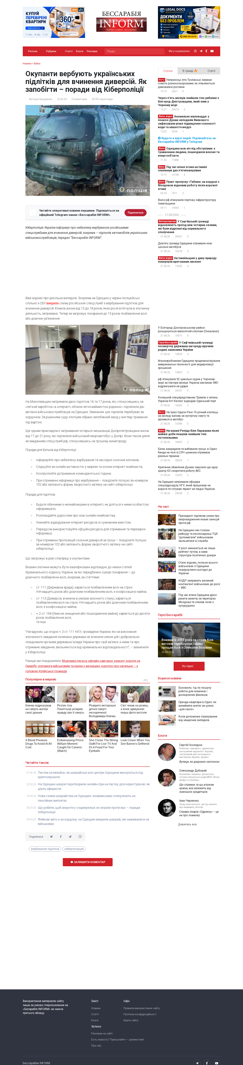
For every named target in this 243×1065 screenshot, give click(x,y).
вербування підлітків (45, 849)
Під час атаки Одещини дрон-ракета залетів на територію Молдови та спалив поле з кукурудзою (198, 600)
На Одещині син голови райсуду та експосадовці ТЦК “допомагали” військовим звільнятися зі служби (198, 535)
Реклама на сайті (102, 1033)
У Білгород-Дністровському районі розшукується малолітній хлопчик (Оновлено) (188, 329)
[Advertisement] (87, 269)
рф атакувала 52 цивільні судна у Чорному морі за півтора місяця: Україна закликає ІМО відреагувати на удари (188, 382)
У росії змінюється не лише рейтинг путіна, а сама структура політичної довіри (197, 551)
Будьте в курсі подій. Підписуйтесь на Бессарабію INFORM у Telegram (187, 139)
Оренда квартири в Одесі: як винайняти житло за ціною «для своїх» (197, 705)
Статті (69, 51)
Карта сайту (130, 1020)
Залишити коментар (89, 862)
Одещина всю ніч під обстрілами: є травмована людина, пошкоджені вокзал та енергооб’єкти (189, 152)
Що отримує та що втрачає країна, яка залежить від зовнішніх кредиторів (196, 788)
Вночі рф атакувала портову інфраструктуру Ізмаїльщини (187, 201)
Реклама (92, 51)
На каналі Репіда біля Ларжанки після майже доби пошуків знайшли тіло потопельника (188, 434)
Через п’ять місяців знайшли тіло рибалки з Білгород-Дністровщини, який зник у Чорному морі (188, 101)
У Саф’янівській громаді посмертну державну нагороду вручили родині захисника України (185, 346)
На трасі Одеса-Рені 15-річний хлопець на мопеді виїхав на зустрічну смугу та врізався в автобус (188, 416)
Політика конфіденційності (139, 1014)
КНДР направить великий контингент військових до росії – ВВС (199, 584)
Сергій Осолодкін (190, 745)
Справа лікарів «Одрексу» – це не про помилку (199, 813)
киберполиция (74, 849)
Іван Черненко (189, 800)
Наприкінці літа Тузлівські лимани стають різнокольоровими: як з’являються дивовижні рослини (186, 83)
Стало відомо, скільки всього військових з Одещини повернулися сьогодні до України (198, 568)
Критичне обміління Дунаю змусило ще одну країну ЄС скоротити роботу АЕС (188, 469)
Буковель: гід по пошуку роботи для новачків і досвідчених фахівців (194, 691)
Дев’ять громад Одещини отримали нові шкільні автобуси (185, 245)
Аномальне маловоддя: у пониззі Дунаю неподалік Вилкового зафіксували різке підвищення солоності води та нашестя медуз (186, 122)
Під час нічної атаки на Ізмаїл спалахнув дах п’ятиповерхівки (182, 168)
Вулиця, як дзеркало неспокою (199, 761)
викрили (52, 303)
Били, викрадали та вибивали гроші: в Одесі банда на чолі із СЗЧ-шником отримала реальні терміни (187, 452)
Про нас (96, 1045)
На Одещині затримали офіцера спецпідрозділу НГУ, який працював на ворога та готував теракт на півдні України (186, 485)
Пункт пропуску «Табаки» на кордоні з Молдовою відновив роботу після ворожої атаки (188, 185)
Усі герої (188, 666)
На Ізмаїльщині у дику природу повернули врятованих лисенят (187, 259)
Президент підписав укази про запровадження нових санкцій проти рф (198, 519)
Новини (95, 1008)
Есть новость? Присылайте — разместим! (117, 1039)
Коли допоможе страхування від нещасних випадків (197, 718)
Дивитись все (187, 824)
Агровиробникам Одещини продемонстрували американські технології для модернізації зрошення (189, 364)
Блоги (79, 51)
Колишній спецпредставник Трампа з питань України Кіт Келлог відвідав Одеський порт (188, 399)
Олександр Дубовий (193, 770)
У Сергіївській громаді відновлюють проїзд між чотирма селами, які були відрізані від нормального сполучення (187, 227)
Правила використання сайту (141, 1008)
